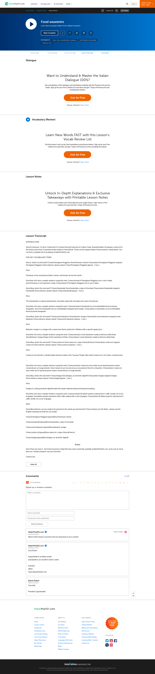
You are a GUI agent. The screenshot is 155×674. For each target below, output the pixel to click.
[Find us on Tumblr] (107, 645)
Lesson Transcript (87, 53)
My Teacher (58, 4)
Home (36, 622)
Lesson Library (30, 10)
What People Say (63, 631)
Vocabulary (45, 4)
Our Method (62, 622)
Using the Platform (88, 634)
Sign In (134, 4)
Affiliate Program (63, 649)
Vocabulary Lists (39, 631)
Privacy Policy (101, 668)
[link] (102, 10)
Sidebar (125, 10)
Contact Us (85, 643)
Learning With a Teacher (90, 640)
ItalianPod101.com (90, 668)
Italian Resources (40, 640)
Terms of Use (111, 668)
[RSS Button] (27, 482)
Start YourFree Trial (146, 4)
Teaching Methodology (89, 637)
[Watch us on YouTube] (111, 640)
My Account (85, 631)
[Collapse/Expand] (77, 476)
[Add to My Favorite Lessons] (69, 33)
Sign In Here (85, 105)
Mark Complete (50, 33)
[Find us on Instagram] (111, 645)
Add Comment (37, 524)
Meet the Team (63, 628)
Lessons (34, 4)
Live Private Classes (41, 634)
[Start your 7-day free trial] (111, 623)
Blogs (60, 646)
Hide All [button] (33, 464)
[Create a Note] (76, 33)
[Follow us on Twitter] (107, 640)
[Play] (28, 119)
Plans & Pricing (63, 634)
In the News (62, 637)
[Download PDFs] (84, 33)
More (68, 4)
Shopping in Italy (41, 10)
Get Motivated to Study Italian (88, 40)
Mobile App (38, 646)
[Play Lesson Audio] (31, 24)
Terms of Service (99, 670)
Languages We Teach (65, 640)
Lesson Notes (68, 53)
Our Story (61, 625)
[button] (127, 4)
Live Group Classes (40, 637)
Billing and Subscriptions (90, 628)
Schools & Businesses (65, 643)
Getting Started (87, 625)
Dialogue (34, 53)
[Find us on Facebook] (115, 640)
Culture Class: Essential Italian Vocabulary (64, 40)
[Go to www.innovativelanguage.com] (77, 663)
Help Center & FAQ (88, 622)
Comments (105, 53)
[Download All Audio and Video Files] (91, 33)
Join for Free (77, 97)
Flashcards (38, 628)
